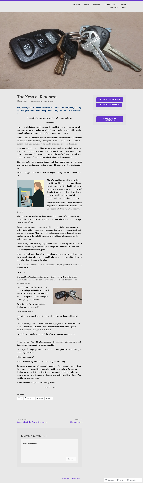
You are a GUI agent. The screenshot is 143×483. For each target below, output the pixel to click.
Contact (122, 5)
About (86, 5)
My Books (96, 5)
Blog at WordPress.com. (71, 479)
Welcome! (76, 5)
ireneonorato (34, 101)
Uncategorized (49, 101)
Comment (71, 459)
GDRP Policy (114, 8)
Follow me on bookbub (109, 99)
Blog (124, 8)
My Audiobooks (109, 5)
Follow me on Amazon (109, 105)
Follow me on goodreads (109, 119)
